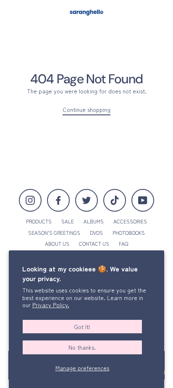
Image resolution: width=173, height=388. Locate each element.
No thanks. (82, 347)
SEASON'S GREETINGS (54, 232)
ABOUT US (57, 243)
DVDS (96, 232)
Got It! (82, 326)
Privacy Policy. (50, 304)
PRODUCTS (39, 221)
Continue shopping (86, 110)
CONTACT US (94, 243)
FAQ (123, 243)
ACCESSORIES (130, 221)
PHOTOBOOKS (129, 232)
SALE (67, 221)
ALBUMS (94, 221)
